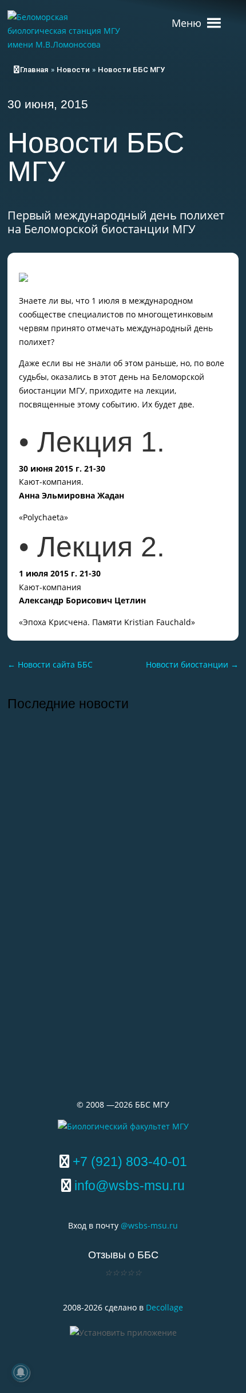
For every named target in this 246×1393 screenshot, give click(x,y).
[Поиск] (231, 17)
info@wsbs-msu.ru (129, 1185)
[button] (186, 17)
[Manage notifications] (20, 1372)
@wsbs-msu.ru (149, 1225)
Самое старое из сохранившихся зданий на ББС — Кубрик (106, 912)
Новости (73, 69)
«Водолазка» (55, 1003)
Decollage (164, 1307)
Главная (34, 69)
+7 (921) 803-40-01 (130, 1161)
